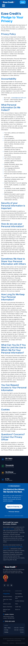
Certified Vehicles (19, 601)
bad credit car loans (8, 529)
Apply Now (7, 593)
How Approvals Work (19, 597)
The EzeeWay (18, 593)
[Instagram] (8, 585)
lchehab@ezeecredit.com (18, 97)
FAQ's (16, 603)
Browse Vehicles (14, 511)
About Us (17, 609)
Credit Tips (18, 606)
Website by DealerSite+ (21, 643)
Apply (22, 2)
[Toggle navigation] (3, 5)
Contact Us (12, 643)
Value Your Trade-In (7, 600)
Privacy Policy (5, 643)
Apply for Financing (13, 506)
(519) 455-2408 (10, 621)
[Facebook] (4, 585)
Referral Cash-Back (6, 610)
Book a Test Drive (7, 606)
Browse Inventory (7, 596)
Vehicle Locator (7, 603)
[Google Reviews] (11, 585)
